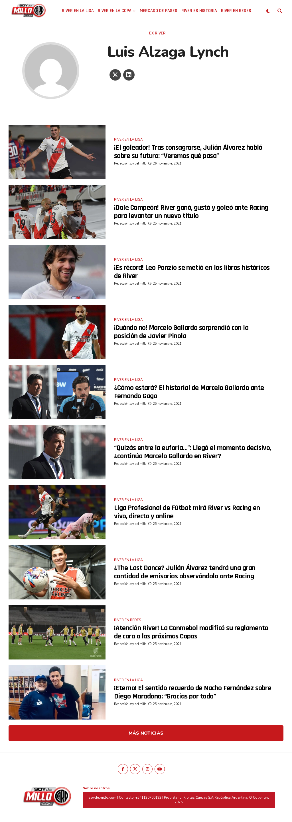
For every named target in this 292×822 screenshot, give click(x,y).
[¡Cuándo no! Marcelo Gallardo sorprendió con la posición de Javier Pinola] (57, 332)
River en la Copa (114, 11)
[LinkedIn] (129, 75)
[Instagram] (147, 769)
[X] (115, 75)
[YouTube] (160, 769)
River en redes (236, 11)
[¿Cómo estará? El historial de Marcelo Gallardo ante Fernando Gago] (57, 392)
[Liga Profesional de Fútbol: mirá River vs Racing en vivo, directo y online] (57, 512)
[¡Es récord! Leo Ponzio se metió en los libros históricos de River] (57, 272)
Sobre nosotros (96, 788)
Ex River (157, 33)
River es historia (199, 11)
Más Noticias (146, 733)
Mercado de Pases (158, 11)
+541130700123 (148, 797)
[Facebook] (123, 769)
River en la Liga (78, 11)
